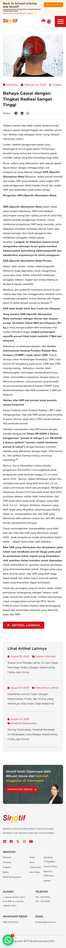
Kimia (46, 687)
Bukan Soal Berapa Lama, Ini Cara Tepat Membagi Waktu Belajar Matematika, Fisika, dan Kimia (33, 667)
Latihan (54, 687)
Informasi (50, 656)
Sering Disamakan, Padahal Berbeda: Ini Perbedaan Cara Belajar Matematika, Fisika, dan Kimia (33, 734)
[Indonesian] (43, 21)
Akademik (16, 723)
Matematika (30, 723)
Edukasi (39, 656)
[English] (49, 21)
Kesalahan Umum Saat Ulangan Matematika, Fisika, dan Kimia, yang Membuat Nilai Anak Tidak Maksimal (31, 698)
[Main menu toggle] (60, 21)
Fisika (38, 687)
